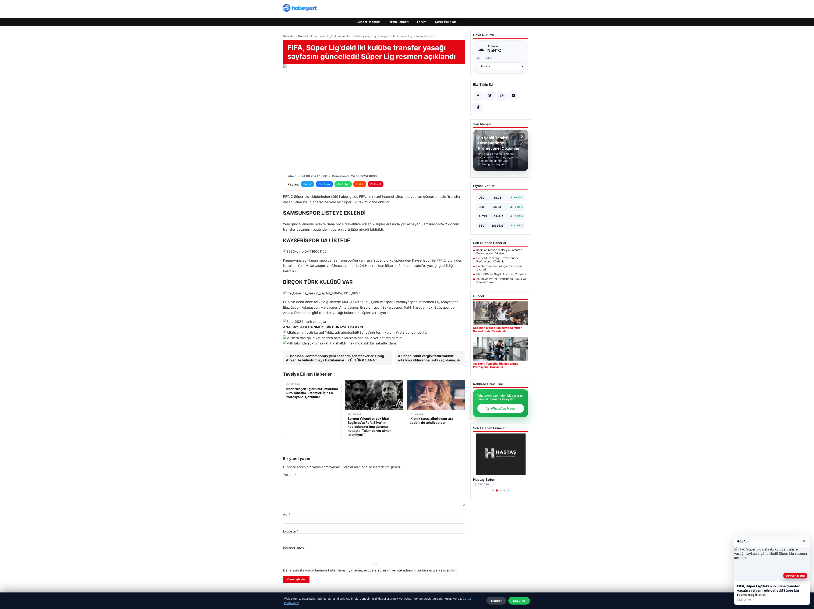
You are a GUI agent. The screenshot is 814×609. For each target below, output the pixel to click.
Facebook (324, 184)
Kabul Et (519, 600)
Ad (286, 514)
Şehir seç (484, 57)
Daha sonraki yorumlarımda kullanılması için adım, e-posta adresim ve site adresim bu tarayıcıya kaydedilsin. (370, 570)
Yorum (289, 474)
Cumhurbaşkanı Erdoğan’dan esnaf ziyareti (499, 267)
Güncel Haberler (368, 22)
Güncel (303, 36)
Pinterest (375, 184)
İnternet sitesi (294, 548)
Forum (422, 22)
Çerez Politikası (446, 22)
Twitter (307, 184)
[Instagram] (502, 95)
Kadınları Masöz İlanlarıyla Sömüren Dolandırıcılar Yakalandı (499, 251)
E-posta (290, 531)
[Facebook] (478, 95)
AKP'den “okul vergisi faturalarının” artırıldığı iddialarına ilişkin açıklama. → (429, 358)
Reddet (496, 600)
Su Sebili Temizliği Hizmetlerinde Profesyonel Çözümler (497, 259)
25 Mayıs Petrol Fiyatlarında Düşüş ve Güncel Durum (501, 280)
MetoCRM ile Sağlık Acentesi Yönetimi (501, 274)
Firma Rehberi (399, 22)
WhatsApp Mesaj (501, 408)
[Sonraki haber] (521, 136)
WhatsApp (343, 184)
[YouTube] (514, 95)
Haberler (288, 36)
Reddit (360, 184)
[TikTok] (478, 107)
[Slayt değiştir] (493, 490)
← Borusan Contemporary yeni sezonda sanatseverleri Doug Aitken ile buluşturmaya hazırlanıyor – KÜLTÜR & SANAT (335, 358)
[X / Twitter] (490, 95)
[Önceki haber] (512, 136)
